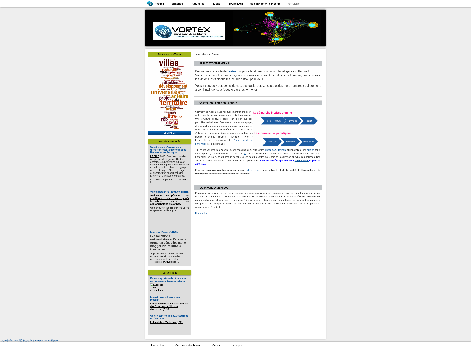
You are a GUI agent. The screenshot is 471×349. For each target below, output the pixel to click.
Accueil (159, 3)
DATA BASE (236, 3)
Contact (216, 345)
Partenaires (157, 345)
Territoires (176, 3)
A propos (237, 345)
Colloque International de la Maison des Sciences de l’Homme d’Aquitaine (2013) (169, 306)
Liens (216, 3)
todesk (47, 340)
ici (186, 179)
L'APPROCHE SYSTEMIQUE (213, 187)
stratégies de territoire (275, 150)
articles (310, 150)
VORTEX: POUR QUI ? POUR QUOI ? (218, 103)
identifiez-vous (254, 170)
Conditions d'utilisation (188, 345)
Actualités (198, 3)
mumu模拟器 (18, 340)
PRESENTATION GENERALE (214, 63)
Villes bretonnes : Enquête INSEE (169, 191)
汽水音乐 (6, 340)
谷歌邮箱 (29, 340)
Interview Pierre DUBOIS (164, 232)
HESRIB (154, 156)
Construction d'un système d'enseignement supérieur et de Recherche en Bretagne (168, 150)
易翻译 (54, 340)
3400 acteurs (302, 160)
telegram (39, 340)
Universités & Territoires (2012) (166, 322)
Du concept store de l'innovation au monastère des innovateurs (168, 279)
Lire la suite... (201, 213)
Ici (245, 153)
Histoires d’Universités (164, 261)
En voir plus (170, 133)
